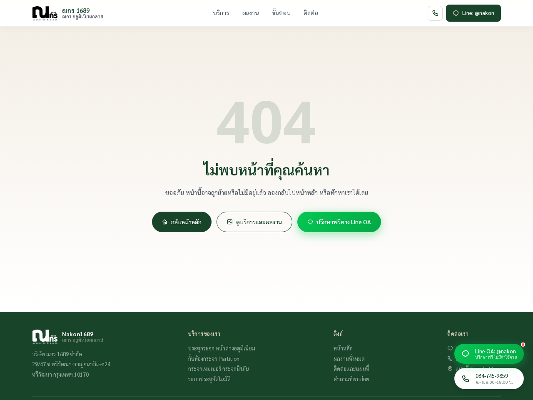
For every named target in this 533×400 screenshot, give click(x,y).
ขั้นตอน (281, 12)
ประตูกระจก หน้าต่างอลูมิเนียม (221, 348)
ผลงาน (250, 12)
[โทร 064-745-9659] (435, 13)
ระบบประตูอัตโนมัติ (209, 378)
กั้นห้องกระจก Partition (213, 358)
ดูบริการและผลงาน (259, 221)
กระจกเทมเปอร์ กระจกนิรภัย (218, 368)
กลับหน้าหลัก (186, 221)
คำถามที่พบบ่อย (351, 378)
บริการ (221, 12)
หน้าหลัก (343, 348)
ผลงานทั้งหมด (349, 358)
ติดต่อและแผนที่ (351, 368)
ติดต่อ (311, 12)
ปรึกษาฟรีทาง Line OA (343, 221)
